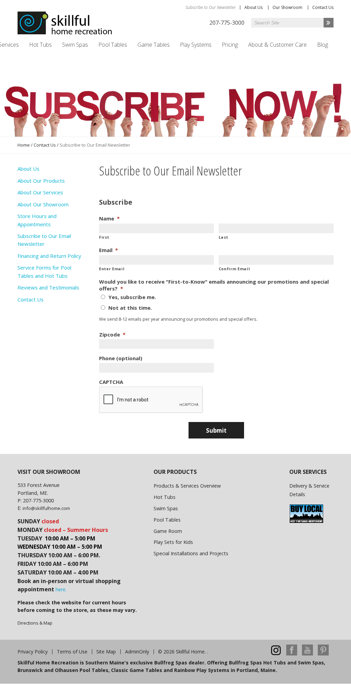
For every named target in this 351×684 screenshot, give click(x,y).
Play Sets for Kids (173, 542)
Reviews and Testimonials (48, 287)
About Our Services (40, 192)
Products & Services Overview (187, 485)
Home (23, 145)
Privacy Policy (32, 651)
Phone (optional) (120, 358)
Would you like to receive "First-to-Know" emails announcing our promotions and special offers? (214, 285)
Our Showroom (287, 7)
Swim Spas (75, 44)
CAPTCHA (111, 382)
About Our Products (41, 180)
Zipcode (112, 334)
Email (108, 250)
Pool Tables (112, 44)
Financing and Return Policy (49, 255)
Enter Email (111, 268)
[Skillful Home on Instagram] (275, 653)
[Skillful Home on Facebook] (291, 653)
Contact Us (323, 7)
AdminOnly (137, 651)
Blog (322, 44)
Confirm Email (234, 268)
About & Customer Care (277, 44)
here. (61, 589)
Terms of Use (72, 651)
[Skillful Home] (64, 23)
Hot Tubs (40, 44)
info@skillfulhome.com (46, 508)
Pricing (230, 44)
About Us (253, 7)
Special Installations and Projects (191, 553)
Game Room (168, 531)
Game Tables (153, 44)
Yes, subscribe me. (132, 297)
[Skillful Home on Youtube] (307, 653)
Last (223, 237)
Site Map (106, 651)
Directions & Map (34, 623)
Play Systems (195, 44)
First (104, 237)
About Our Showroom (43, 204)
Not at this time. (130, 307)
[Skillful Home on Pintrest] (323, 653)
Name (109, 218)
